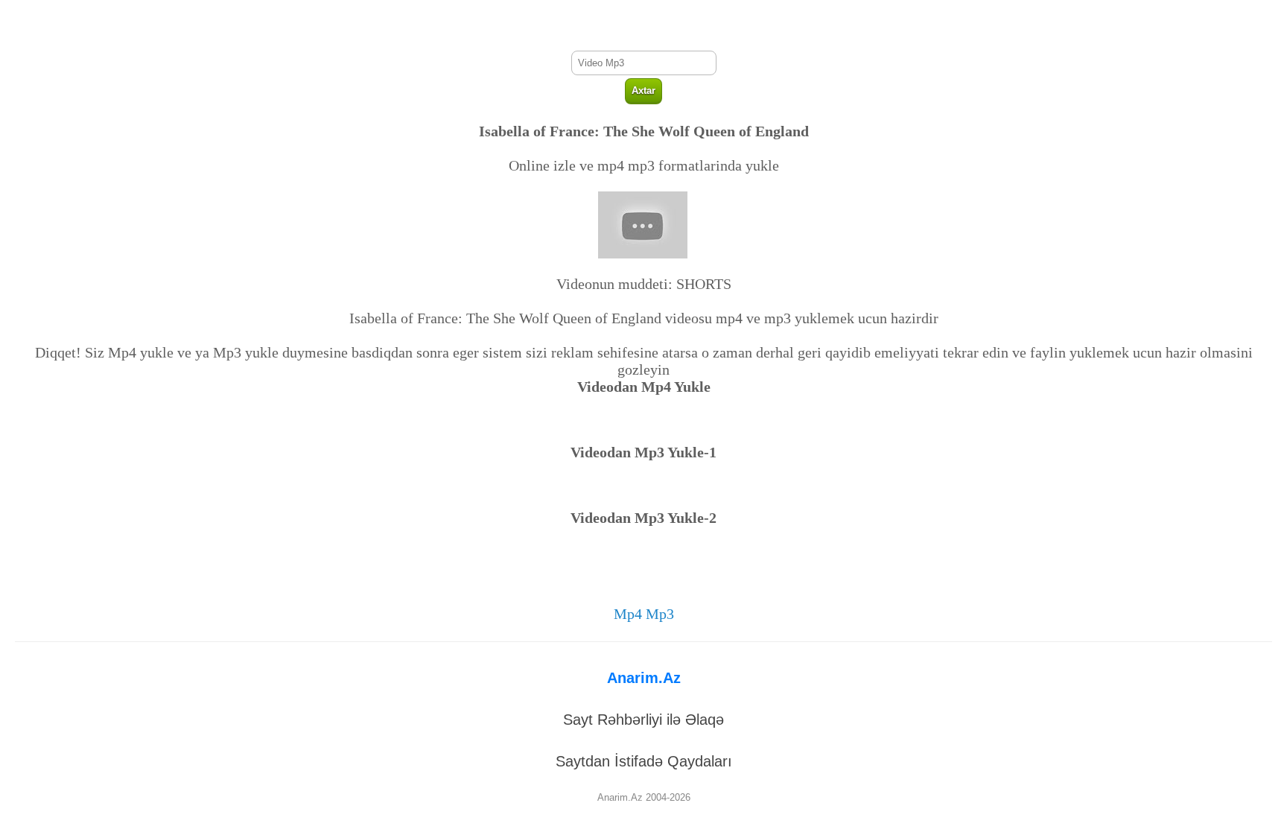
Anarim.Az (644, 678)
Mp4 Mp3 (644, 614)
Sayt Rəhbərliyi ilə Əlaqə (643, 719)
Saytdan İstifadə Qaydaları (644, 761)
